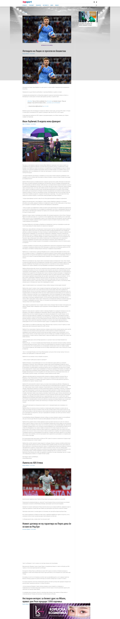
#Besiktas (29, 101)
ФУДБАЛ (24, 5)
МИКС (51, 5)
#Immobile (49, 101)
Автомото (24, 529)
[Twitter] (97, 2)
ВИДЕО (57, 5)
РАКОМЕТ (31, 5)
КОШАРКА (38, 5)
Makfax (27, 53)
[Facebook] (94, 2)
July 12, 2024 (45, 106)
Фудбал (24, 53)
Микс (23, 124)
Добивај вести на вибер (46, 45)
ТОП (26, 124)
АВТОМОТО (46, 5)
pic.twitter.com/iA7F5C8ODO (53, 102)
